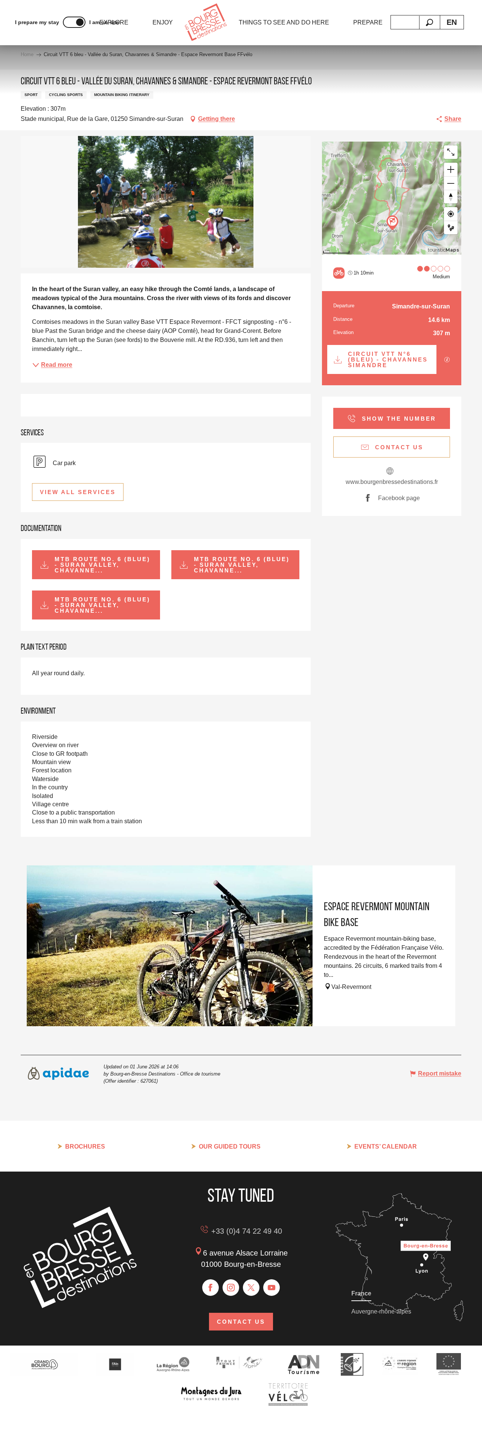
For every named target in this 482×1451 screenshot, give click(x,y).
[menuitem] (162, 23)
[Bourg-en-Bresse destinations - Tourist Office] (80, 1306)
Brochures (85, 1146)
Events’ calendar (385, 1146)
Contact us (241, 1321)
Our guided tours (230, 1146)
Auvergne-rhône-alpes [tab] (381, 1311)
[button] (429, 22)
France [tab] (361, 1293)
